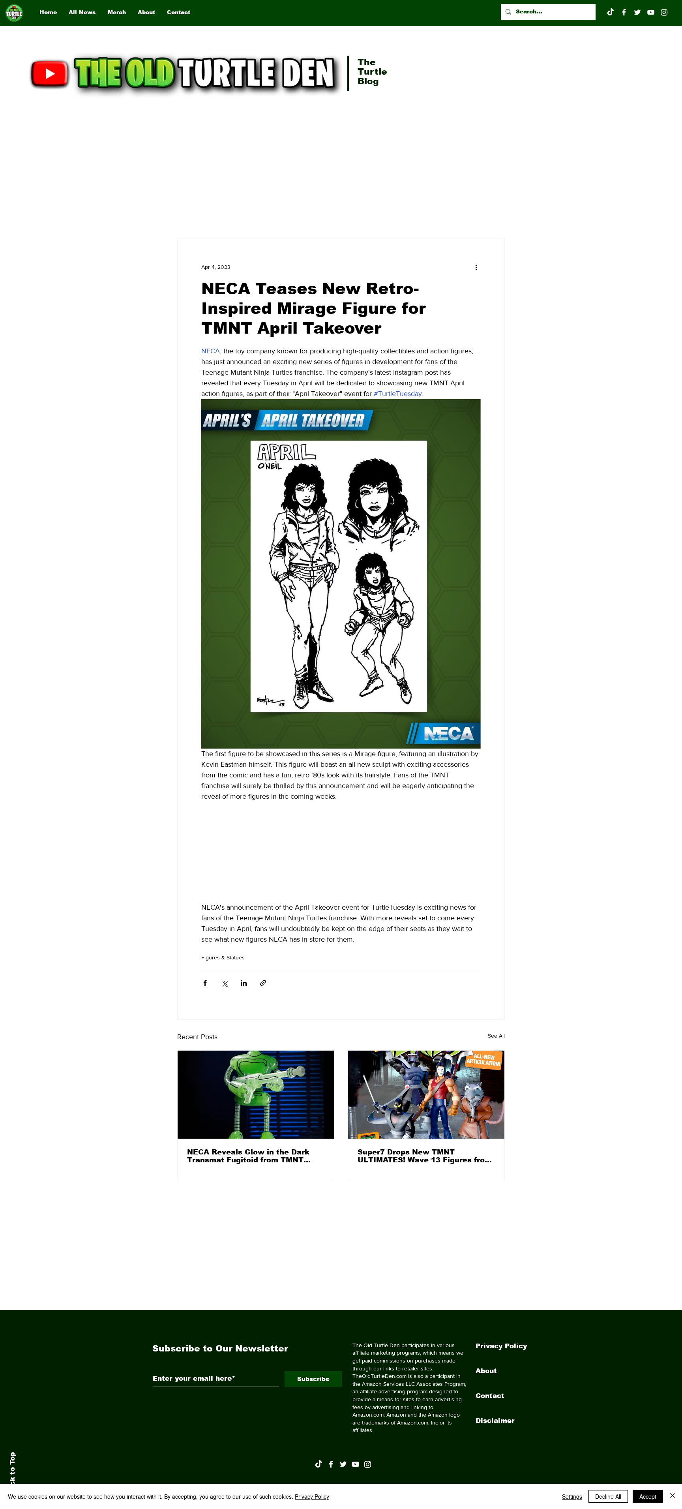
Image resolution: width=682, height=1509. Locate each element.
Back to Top (12, 1473)
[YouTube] (650, 12)
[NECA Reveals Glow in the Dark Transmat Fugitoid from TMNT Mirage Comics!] (256, 1095)
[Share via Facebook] (205, 983)
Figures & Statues (223, 957)
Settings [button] (572, 1496)
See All (496, 1035)
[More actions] (476, 267)
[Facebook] (624, 12)
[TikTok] (610, 12)
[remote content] (341, 852)
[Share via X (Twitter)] (224, 983)
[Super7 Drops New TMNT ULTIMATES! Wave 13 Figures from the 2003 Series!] (426, 1095)
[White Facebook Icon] (330, 1464)
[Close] (672, 1496)
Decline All (608, 1496)
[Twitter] (637, 12)
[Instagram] (664, 12)
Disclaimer (495, 1421)
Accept (647, 1496)
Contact (490, 1396)
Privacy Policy (501, 1346)
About (486, 1371)
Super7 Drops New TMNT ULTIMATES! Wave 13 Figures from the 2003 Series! (425, 1156)
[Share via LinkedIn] (243, 983)
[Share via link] (263, 983)
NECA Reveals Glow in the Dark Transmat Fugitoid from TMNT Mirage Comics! (248, 1156)
